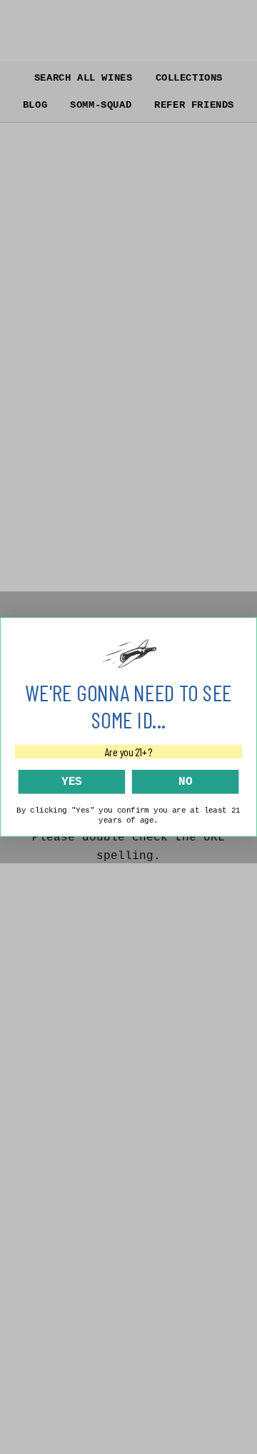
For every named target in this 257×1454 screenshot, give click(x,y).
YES (71, 781)
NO (185, 781)
